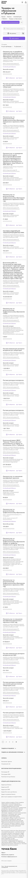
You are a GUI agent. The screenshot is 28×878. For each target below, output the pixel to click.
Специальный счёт (5, 764)
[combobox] (7, 46)
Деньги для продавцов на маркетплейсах (11, 796)
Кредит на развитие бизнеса (8, 794)
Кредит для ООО (5, 789)
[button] (12, 33)
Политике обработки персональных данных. (13, 844)
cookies (11, 830)
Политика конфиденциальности (9, 856)
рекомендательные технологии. (9, 840)
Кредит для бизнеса (6, 784)
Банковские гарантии (6, 761)
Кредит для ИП (5, 787)
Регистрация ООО (5, 774)
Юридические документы (7, 854)
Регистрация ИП (5, 772)
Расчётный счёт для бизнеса (8, 776)
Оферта (3, 852)
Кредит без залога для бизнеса (9, 792)
